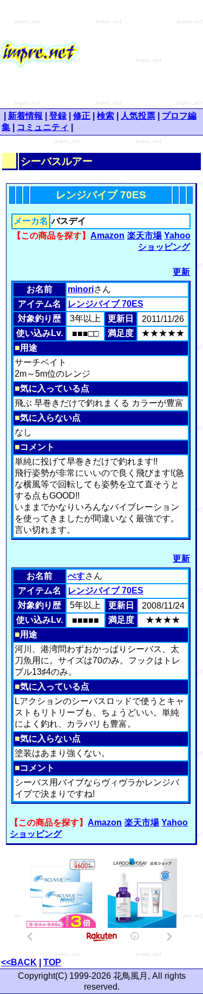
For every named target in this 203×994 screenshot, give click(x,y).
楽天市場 (144, 235)
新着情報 (25, 115)
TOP (52, 962)
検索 (105, 115)
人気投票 (138, 115)
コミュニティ (43, 127)
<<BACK (19, 962)
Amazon (107, 235)
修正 (81, 115)
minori (81, 289)
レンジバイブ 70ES (105, 303)
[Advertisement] (141, 54)
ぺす (76, 575)
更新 (181, 271)
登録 (58, 115)
